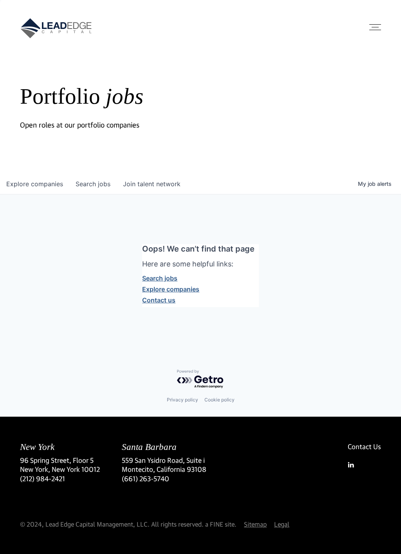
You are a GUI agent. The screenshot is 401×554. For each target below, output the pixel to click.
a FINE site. (221, 524)
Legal (281, 524)
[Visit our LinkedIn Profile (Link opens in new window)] (364, 465)
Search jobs (159, 278)
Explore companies (170, 289)
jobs (93, 184)
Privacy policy (182, 400)
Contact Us (364, 446)
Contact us (158, 300)
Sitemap (255, 524)
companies (34, 184)
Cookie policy (219, 400)
